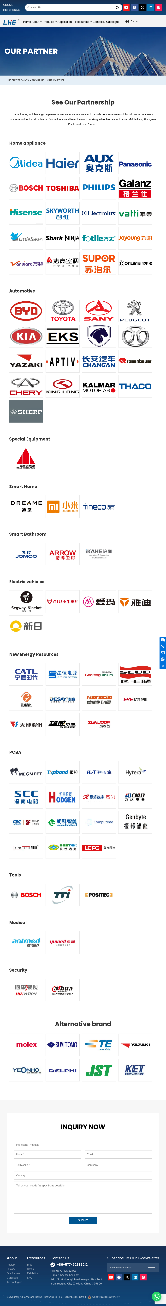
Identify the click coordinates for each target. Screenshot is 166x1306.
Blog (29, 1264)
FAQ (29, 1277)
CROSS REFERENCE (11, 7)
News (30, 1269)
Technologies (14, 1282)
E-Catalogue (111, 21)
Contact (98, 21)
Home (27, 21)
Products (48, 21)
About (35, 21)
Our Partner (13, 1273)
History (11, 1269)
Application (65, 21)
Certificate (12, 1277)
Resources (82, 21)
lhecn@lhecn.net (69, 1275)
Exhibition (33, 1273)
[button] (156, 1296)
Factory (11, 1264)
